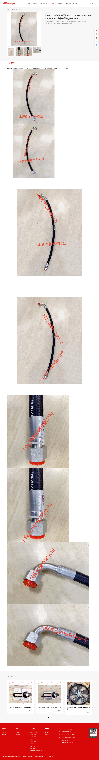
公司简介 (4, 732)
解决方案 (60, 3)
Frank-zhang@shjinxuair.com (69, 737)
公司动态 (18, 732)
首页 (29, 3)
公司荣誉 (4, 734)
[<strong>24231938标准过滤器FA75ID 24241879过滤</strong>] (20, 693)
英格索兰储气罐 (33, 739)
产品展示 (51, 3)
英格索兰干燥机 (33, 734)
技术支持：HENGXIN (48, 756)
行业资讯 (18, 734)
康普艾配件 (32, 748)
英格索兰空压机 (33, 732)
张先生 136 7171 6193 (66, 731)
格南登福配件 (33, 746)
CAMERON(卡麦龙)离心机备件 (37, 751)
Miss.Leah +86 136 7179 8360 (68, 734)
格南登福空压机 (33, 744)
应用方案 (47, 734)
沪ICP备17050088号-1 (37, 756)
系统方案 (47, 732)
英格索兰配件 (19, 9)
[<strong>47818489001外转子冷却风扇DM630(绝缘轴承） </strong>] (49, 693)
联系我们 (75, 3)
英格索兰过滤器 (33, 737)
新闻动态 (43, 3)
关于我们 (35, 3)
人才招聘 (68, 3)
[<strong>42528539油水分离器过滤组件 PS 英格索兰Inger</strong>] (78, 693)
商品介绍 (11, 63)
